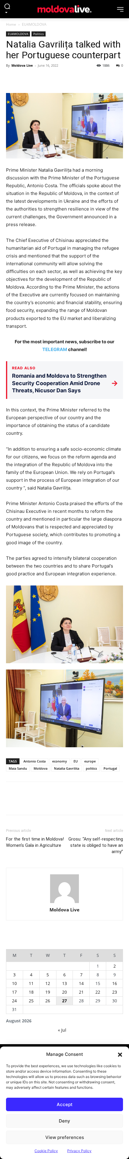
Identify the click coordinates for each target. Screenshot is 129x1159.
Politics (38, 34)
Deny (64, 1121)
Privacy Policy (79, 1151)
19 (47, 992)
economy (59, 761)
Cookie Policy (46, 1151)
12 (47, 983)
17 (14, 992)
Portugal (110, 768)
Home (11, 24)
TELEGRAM (54, 349)
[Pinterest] (40, 79)
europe (90, 761)
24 (14, 1001)
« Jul (62, 1030)
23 (114, 992)
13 (64, 983)
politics (91, 768)
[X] (26, 79)
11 (31, 983)
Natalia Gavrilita (66, 768)
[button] (120, 1054)
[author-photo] (64, 888)
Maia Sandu (18, 768)
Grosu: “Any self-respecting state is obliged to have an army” (95, 845)
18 (31, 992)
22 (97, 992)
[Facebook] (12, 79)
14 (81, 983)
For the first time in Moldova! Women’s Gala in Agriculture (35, 842)
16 (114, 983)
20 (64, 992)
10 (14, 983)
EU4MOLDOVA (34, 24)
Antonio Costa (34, 761)
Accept (65, 1104)
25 (31, 1001)
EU (76, 761)
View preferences (64, 1137)
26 (47, 1001)
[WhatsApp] (53, 79)
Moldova (40, 768)
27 (64, 1001)
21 (81, 992)
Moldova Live (22, 65)
